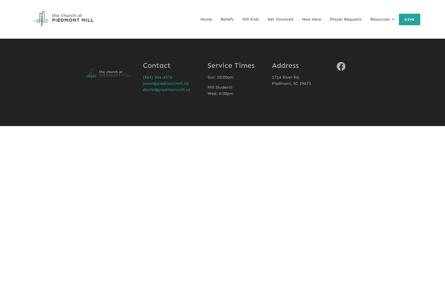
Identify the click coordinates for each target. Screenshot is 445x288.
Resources (380, 19)
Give (409, 19)
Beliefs (227, 19)
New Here (311, 19)
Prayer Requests (346, 19)
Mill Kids (250, 19)
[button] (382, 19)
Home (206, 19)
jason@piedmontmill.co (166, 83)
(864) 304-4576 (157, 77)
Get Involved (280, 19)
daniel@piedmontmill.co (166, 89)
